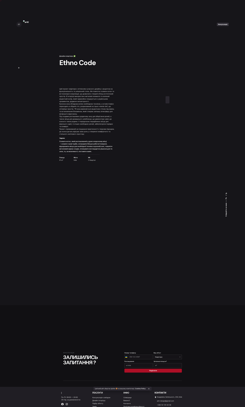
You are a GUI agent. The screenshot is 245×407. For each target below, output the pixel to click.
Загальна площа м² (160, 361)
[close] (149, 388)
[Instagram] (67, 404)
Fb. (226, 198)
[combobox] (127, 357)
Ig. (226, 193)
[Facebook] (62, 404)
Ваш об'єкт (157, 353)
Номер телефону (130, 353)
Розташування (129, 361)
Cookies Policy (140, 388)
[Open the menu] (19, 24)
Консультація (222, 24)
